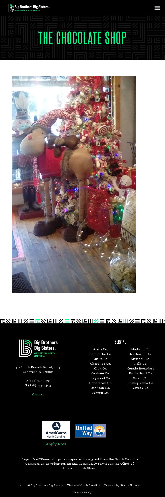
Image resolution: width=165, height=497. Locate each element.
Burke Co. (100, 359)
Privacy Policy (82, 492)
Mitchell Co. (141, 359)
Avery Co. (100, 349)
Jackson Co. (100, 388)
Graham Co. (100, 373)
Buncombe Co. (100, 354)
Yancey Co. (140, 388)
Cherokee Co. (100, 363)
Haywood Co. (100, 378)
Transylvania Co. (141, 383)
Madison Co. (141, 349)
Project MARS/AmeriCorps (41, 459)
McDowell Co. (141, 354)
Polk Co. (140, 363)
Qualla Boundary (140, 368)
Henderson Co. (100, 383)
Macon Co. (100, 392)
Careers (38, 394)
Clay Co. (100, 368)
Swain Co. (140, 378)
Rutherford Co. (141, 373)
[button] (157, 8)
